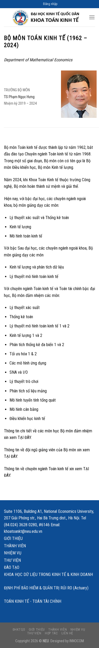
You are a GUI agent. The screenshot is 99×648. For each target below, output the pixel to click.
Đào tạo (11, 567)
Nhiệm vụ (12, 552)
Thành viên (15, 545)
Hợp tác (51, 633)
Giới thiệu (13, 538)
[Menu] (92, 17)
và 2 (66, 325)
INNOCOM (76, 641)
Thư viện (12, 560)
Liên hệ (67, 633)
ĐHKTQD (19, 629)
